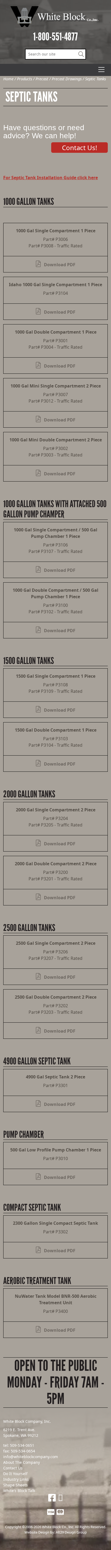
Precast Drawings (67, 78)
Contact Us (13, 1468)
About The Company (21, 1462)
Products (24, 78)
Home (8, 78)
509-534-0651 (22, 1445)
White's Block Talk (19, 1490)
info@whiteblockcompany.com (30, 1456)
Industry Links (16, 1479)
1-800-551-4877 (55, 36)
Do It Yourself (15, 1473)
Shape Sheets (15, 1484)
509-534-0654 (23, 1451)
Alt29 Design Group (71, 1532)
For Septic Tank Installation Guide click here (50, 178)
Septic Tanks (95, 78)
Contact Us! (79, 147)
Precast (42, 78)
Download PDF (59, 265)
